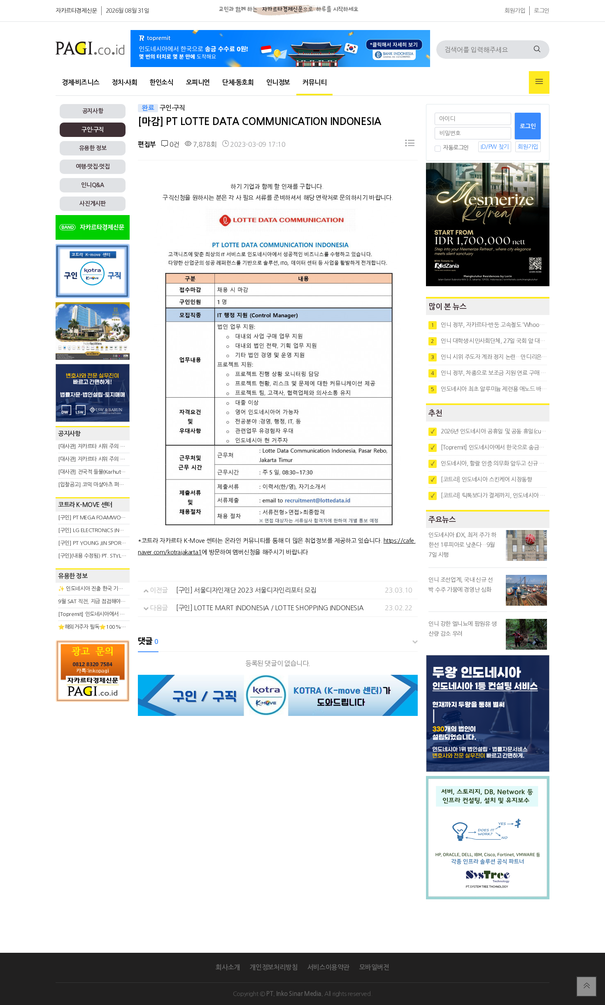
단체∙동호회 (238, 82)
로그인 (541, 11)
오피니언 (198, 82)
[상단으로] (586, 986)
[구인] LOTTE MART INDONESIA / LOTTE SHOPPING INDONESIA (269, 607)
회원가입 (515, 11)
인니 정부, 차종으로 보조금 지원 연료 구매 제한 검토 (489, 373)
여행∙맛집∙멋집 (93, 166)
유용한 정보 (93, 148)
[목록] (410, 144)
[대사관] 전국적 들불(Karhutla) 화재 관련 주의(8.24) (116, 472)
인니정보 (278, 82)
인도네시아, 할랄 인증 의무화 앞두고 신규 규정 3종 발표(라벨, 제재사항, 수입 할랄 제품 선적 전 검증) (489, 463)
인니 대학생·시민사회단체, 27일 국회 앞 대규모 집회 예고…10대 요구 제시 (489, 341)
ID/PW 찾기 (495, 147)
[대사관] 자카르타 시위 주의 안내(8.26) (101, 459)
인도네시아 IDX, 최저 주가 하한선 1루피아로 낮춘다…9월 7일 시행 (462, 545)
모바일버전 (374, 967)
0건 (173, 144)
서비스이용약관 (328, 967)
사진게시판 (92, 203)
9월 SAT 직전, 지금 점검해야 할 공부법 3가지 (107, 601)
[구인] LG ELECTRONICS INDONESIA (99, 530)
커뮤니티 (314, 82)
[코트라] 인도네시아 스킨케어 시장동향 (481, 479)
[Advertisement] (93, 780)
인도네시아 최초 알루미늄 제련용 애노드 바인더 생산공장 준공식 (489, 389)
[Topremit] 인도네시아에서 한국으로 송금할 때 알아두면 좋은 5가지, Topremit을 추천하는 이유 (489, 447)
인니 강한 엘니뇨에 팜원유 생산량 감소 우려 (462, 629)
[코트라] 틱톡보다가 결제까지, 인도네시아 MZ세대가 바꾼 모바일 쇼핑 (489, 495)
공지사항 (92, 111)
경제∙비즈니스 (80, 82)
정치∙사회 (124, 82)
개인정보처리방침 (273, 967)
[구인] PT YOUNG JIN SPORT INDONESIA (104, 543)
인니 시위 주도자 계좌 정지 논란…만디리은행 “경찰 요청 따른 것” (489, 357)
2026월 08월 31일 (127, 11)
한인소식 (161, 82)
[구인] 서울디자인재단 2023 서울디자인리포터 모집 (246, 590)
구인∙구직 (92, 129)
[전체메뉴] (539, 82)
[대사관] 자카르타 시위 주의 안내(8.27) (101, 446)
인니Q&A (92, 185)
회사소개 (228, 967)
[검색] (537, 49)
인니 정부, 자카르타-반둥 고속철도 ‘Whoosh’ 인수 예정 (489, 325)
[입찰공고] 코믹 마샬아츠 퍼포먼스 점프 (101, 484)
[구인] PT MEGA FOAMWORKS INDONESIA (107, 517)
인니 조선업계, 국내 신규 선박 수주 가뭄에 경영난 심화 (460, 585)
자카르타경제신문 (76, 11)
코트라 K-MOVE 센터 (85, 505)
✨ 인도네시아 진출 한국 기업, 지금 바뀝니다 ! (108, 588)
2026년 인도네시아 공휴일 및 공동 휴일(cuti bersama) (489, 431)
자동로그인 (456, 148)
